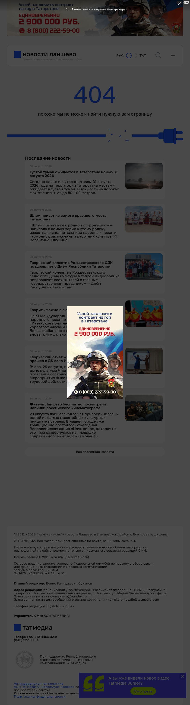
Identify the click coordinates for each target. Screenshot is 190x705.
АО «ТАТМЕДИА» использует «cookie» (44, 687)
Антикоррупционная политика (38, 683)
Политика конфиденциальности (40, 696)
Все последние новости (95, 452)
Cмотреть (143, 691)
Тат (142, 55)
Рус (120, 55)
